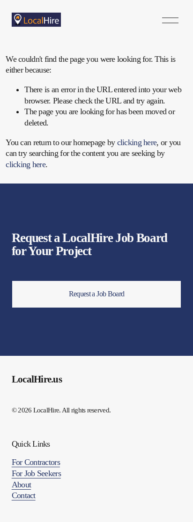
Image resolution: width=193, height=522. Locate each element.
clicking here (137, 142)
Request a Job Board (97, 294)
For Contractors (36, 462)
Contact (24, 495)
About (21, 484)
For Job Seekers (36, 473)
